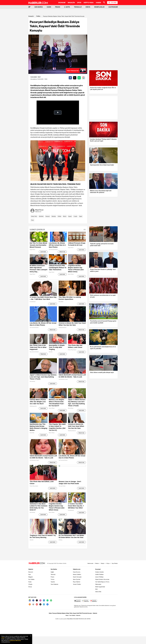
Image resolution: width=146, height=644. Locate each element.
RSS (96, 589)
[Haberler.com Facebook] (33, 600)
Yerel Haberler (54, 584)
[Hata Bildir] (70, 618)
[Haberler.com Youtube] (36, 604)
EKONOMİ (61, 2)
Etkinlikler (41, 216)
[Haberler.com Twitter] (36, 600)
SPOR (79, 2)
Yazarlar (53, 581)
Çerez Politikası (99, 577)
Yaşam (80, 216)
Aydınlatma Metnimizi (15, 640)
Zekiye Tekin (34, 216)
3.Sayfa (30, 584)
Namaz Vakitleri (77, 574)
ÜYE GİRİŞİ (113, 2)
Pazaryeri (48, 216)
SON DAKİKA (38, 7)
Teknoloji (53, 574)
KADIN (49, 7)
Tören (32, 220)
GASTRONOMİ (113, 7)
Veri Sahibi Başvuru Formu (102, 581)
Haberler (30, 569)
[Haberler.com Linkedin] (44, 600)
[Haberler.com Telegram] (44, 604)
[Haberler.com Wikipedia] (33, 604)
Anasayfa (31, 16)
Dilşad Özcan (39, 210)
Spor (29, 574)
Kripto (30, 581)
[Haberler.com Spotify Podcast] (51, 600)
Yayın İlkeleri (115, 563)
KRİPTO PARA (89, 2)
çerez (2, 637)
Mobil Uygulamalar (100, 586)
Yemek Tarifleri (77, 584)
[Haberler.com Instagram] (40, 600)
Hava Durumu (76, 572)
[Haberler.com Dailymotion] (47, 604)
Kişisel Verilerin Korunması (102, 579)
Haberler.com (76, 569)
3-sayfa (75, 216)
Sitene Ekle (98, 591)
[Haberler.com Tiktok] (40, 604)
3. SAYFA (67, 7)
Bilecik (64, 216)
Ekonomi (30, 572)
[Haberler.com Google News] (29, 600)
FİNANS (57, 7)
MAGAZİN (71, 2)
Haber (67, 615)
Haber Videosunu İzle (73, 70)
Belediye (54, 216)
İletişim (102, 563)
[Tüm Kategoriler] (29, 7)
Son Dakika (31, 579)
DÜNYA (88, 7)
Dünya (30, 586)
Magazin (30, 577)
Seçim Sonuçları (77, 577)
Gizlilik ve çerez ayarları (61, 618)
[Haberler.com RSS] (29, 604)
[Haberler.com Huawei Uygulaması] (93, 601)
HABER (98, 2)
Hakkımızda (90, 563)
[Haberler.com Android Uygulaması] (85, 601)
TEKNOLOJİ (78, 7)
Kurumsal (98, 569)
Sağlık (52, 572)
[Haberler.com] (36, 563)
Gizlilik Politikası (99, 574)
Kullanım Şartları (99, 572)
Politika (38, 16)
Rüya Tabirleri (76, 581)
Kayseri (70, 216)
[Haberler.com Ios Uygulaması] (77, 601)
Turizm (52, 579)
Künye (108, 563)
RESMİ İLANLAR (99, 7)
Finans (52, 577)
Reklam (97, 563)
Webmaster (98, 584)
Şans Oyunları (76, 579)
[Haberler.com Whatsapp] (47, 600)
